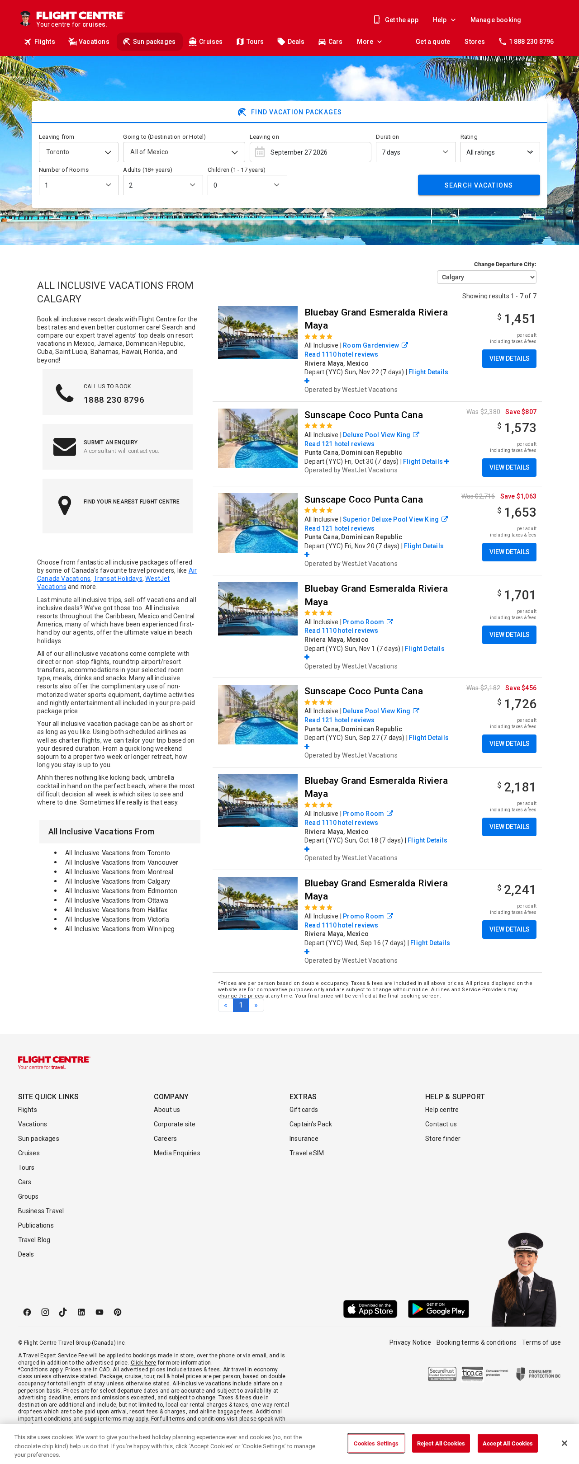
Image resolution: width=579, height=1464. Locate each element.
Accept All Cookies (508, 1443)
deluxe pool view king (376, 434)
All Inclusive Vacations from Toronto (117, 852)
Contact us (441, 1124)
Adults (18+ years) (147, 170)
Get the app (401, 20)
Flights (44, 41)
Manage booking (496, 20)
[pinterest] (118, 1312)
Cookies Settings (376, 1443)
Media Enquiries (177, 1153)
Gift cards (304, 1109)
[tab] (289, 112)
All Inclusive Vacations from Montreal (119, 871)
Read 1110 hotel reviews (341, 354)
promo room (363, 622)
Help (440, 20)
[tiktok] (63, 1312)
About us (167, 1109)
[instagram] (45, 1312)
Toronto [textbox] (57, 151)
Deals (296, 41)
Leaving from (56, 137)
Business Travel (41, 1211)
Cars (335, 41)
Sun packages (154, 41)
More (365, 41)
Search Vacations (479, 184)
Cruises (211, 41)
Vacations (94, 41)
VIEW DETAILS (509, 358)
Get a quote (433, 41)
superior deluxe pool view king (391, 519)
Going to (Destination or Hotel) (164, 137)
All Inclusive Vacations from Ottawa (116, 899)
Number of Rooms (64, 170)
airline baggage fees (226, 1411)
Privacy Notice (410, 1342)
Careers (165, 1138)
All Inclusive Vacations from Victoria (117, 918)
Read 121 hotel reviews (339, 443)
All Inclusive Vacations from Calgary (117, 880)
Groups (28, 1196)
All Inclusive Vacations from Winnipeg (120, 928)
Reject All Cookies (441, 1443)
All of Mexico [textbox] (149, 151)
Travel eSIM (307, 1153)
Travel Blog (34, 1239)
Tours (255, 41)
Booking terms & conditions (477, 1342)
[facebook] (27, 1312)
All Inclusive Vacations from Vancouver (122, 861)
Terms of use (541, 1342)
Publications (36, 1225)
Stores (475, 41)
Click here (144, 1363)
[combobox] (79, 152)
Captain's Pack (311, 1124)
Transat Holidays (118, 578)
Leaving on (264, 137)
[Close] (564, 1443)
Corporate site (175, 1124)
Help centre (442, 1109)
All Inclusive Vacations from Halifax (116, 909)
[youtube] (99, 1312)
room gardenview (371, 345)
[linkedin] (81, 1312)
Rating (469, 137)
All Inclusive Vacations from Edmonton (121, 890)
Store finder (442, 1138)
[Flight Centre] (54, 1062)
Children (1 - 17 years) (237, 170)
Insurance (304, 1138)
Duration (387, 137)
